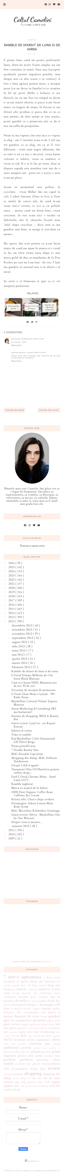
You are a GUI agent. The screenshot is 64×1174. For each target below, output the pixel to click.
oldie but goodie (15, 1043)
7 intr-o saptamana (22, 977)
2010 (12, 834)
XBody (17, 1089)
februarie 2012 (21, 667)
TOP (47, 1082)
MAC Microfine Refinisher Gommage (35, 810)
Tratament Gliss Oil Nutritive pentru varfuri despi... (35, 770)
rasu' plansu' (33, 1063)
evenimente (31, 1012)
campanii (32, 989)
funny (43, 1016)
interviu (44, 1028)
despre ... (33, 1004)
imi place (10, 1028)
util (16, 1085)
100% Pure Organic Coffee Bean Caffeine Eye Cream (32, 793)
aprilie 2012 (20, 658)
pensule (26, 1047)
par (47, 1043)
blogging (9, 989)
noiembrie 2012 (22, 629)
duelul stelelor (22, 1008)
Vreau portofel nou (23, 746)
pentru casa (40, 1047)
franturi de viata (26, 1016)
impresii (21, 1028)
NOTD (8, 1039)
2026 (12, 563)
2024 (12, 571)
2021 (12, 583)
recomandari (19, 1068)
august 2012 (20, 642)
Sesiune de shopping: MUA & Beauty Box (35, 717)
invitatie (13, 1031)
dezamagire (47, 1004)
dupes (36, 1008)
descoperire (19, 1004)
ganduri (54, 1016)
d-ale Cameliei (39, 996)
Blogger (46, 962)
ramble (32, 39)
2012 (11, 621)
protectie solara (48, 1059)
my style (46, 1035)
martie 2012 (20, 663)
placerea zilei (11, 1051)
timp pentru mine (32, 1082)
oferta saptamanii (38, 1039)
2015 (12, 609)
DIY (57, 1004)
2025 (12, 567)
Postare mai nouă (14, 410)
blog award (39, 985)
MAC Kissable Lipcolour (27, 754)
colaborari (10, 996)
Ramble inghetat (22, 784)
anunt (15, 985)
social (16, 1078)
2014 (12, 613)
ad (18, 981)
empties (46, 1008)
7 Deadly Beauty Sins (25, 750)
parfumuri (11, 1047)
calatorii (20, 989)
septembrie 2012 (23, 638)
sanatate (18, 1074)
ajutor (24, 981)
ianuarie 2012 (21, 826)
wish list (54, 1085)
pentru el (55, 1047)
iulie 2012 (19, 646)
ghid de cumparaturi (18, 1020)
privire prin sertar (30, 1055)
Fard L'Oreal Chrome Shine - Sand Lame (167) (33, 778)
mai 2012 (18, 654)
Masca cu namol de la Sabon (29, 788)
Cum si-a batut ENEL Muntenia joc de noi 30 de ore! (34, 684)
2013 (12, 617)
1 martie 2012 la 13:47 (36, 353)
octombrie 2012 (22, 633)
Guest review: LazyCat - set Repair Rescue (33, 724)
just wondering (44, 1032)
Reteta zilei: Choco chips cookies (32, 799)
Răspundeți (16, 345)
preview (46, 1051)
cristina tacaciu (18, 353)
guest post (53, 1020)
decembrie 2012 (22, 625)
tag (17, 1082)
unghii (56, 1082)
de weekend (34, 1000)
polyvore (25, 1051)
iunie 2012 (19, 650)
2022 (12, 579)
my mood (34, 1035)
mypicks (56, 1035)
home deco (47, 1024)
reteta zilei (37, 1068)
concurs (23, 996)
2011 (12, 830)
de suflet (21, 1000)
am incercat (47, 981)
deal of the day (50, 1000)
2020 (12, 588)
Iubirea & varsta (21, 730)
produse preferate (18, 1059)
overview (35, 1043)
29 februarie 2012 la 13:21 (32, 339)
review (54, 1068)
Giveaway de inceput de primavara (33, 690)
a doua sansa (52, 977)
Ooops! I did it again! (25, 765)
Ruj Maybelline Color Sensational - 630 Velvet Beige (34, 740)
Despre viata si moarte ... (27, 822)
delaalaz (7, 1004)
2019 (12, 592)
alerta (33, 981)
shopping (33, 1073)
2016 (12, 604)
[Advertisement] (32, 934)
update (8, 1085)
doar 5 (8, 1008)
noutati (19, 1039)
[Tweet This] (32, 322)
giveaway (39, 1020)
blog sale (54, 985)
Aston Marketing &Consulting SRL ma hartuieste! (34, 710)
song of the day (31, 1078)
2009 (12, 838)
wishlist (8, 1089)
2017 (12, 600)
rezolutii (8, 1074)
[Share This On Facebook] (28, 322)
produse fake (52, 1055)
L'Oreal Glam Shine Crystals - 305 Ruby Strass (33, 695)
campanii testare (49, 989)
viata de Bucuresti (29, 1085)
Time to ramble (21, 734)
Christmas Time (50, 993)
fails (43, 1012)
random (19, 1063)
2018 (12, 596)
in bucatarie (33, 1028)
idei (57, 1024)
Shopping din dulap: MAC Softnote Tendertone (34, 759)
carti (7, 993)
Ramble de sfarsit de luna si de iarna (34, 671)
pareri (56, 1043)
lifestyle (16, 1035)
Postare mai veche (49, 410)
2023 (12, 575)
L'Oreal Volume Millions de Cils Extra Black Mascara (32, 676)
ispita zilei (26, 1032)
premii (36, 1051)
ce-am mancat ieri (25, 993)
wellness (43, 1085)
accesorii (9, 981)
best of (25, 985)
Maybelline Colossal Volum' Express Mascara (34, 702)
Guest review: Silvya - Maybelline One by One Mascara (35, 816)
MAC (24, 1035)
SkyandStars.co (51, 1171)
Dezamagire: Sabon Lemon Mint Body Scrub (32, 804)
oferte (56, 1039)
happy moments (30, 1024)
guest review (12, 1024)
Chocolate (15, 339)
